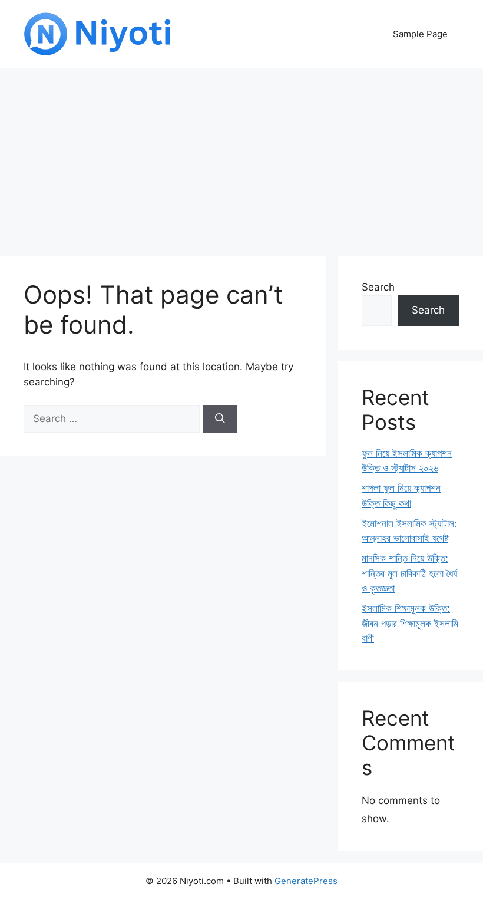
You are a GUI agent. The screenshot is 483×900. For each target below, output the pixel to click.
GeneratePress (306, 880)
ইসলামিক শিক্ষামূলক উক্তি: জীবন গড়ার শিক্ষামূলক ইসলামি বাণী (410, 623)
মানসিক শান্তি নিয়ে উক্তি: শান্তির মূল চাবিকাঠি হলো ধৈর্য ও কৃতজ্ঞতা (409, 573)
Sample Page (420, 33)
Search (378, 287)
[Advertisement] (241, 156)
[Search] (220, 419)
